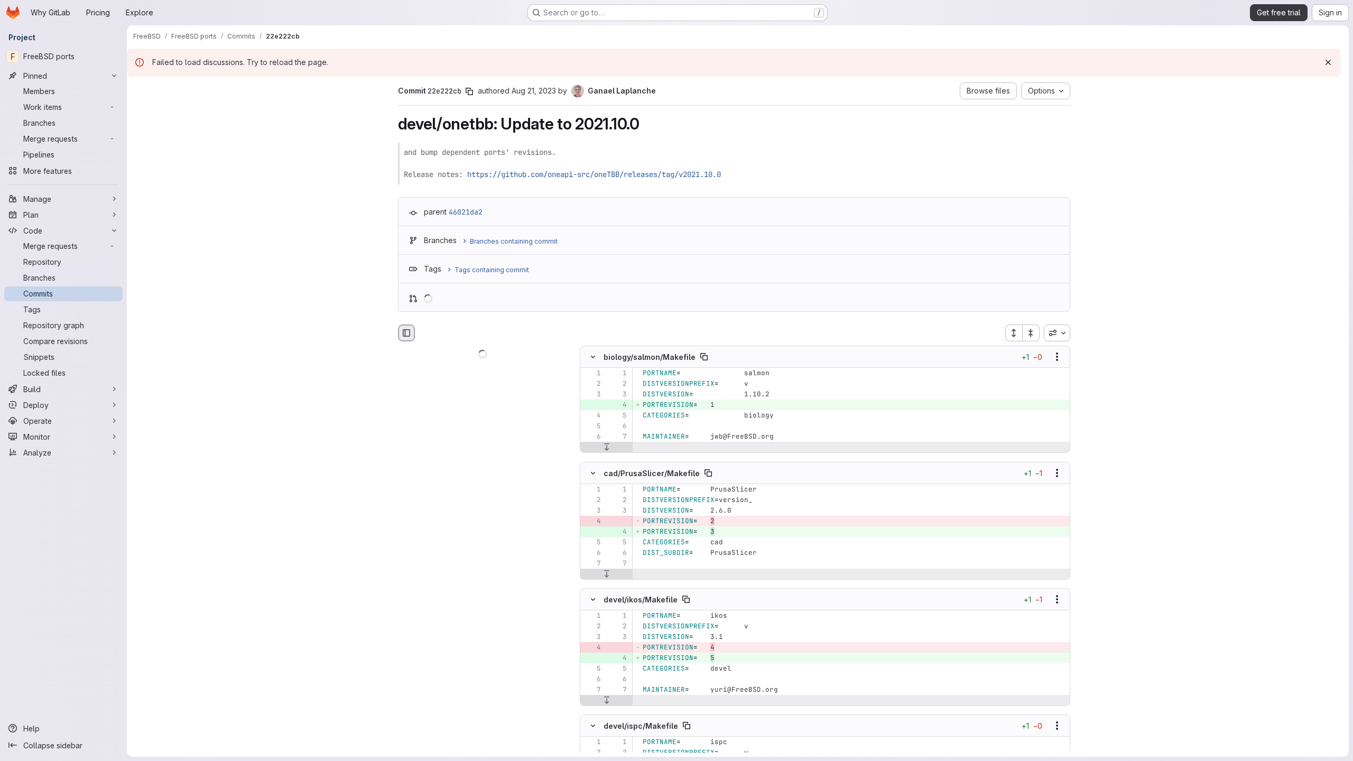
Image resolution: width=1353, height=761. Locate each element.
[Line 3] (592, 394)
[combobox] (1057, 332)
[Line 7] (618, 437)
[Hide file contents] (593, 357)
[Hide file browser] (406, 332)
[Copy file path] (704, 357)
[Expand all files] (1013, 332)
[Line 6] (618, 426)
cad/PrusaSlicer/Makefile (652, 472)
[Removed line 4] (592, 521)
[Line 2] (592, 384)
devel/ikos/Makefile (641, 599)
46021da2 (466, 212)
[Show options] (1057, 357)
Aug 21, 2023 (534, 90)
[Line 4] (592, 416)
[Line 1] (592, 373)
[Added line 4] (618, 405)
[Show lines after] (606, 447)
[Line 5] (618, 416)
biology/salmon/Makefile (650, 356)
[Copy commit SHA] (469, 91)
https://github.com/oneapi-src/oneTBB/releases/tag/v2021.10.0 (594, 174)
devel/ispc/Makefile (641, 725)
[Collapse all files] (1031, 332)
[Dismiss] (1328, 62)
